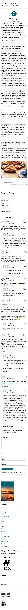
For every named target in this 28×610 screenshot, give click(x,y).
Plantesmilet (4, 533)
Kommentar (5, 437)
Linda (9, 21)
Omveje (3, 531)
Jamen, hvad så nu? (8, 182)
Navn (3, 454)
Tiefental (3, 543)
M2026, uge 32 (5, 211)
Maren (2, 526)
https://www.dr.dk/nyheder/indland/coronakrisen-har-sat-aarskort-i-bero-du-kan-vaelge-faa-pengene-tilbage (14, 384)
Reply (25, 221)
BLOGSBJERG (5, 596)
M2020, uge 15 (14, 18)
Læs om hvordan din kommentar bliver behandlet (13, 474)
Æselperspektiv (5, 516)
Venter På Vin (4, 546)
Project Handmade (5, 536)
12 (18, 21)
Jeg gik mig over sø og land (17, 184)
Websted (4, 464)
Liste (2, 523)
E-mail (4, 459)
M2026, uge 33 (5, 205)
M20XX (14, 21)
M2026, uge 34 (5, 200)
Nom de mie (4, 528)
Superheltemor (4, 541)
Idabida (3, 521)
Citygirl (3, 518)
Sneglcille (3, 538)
